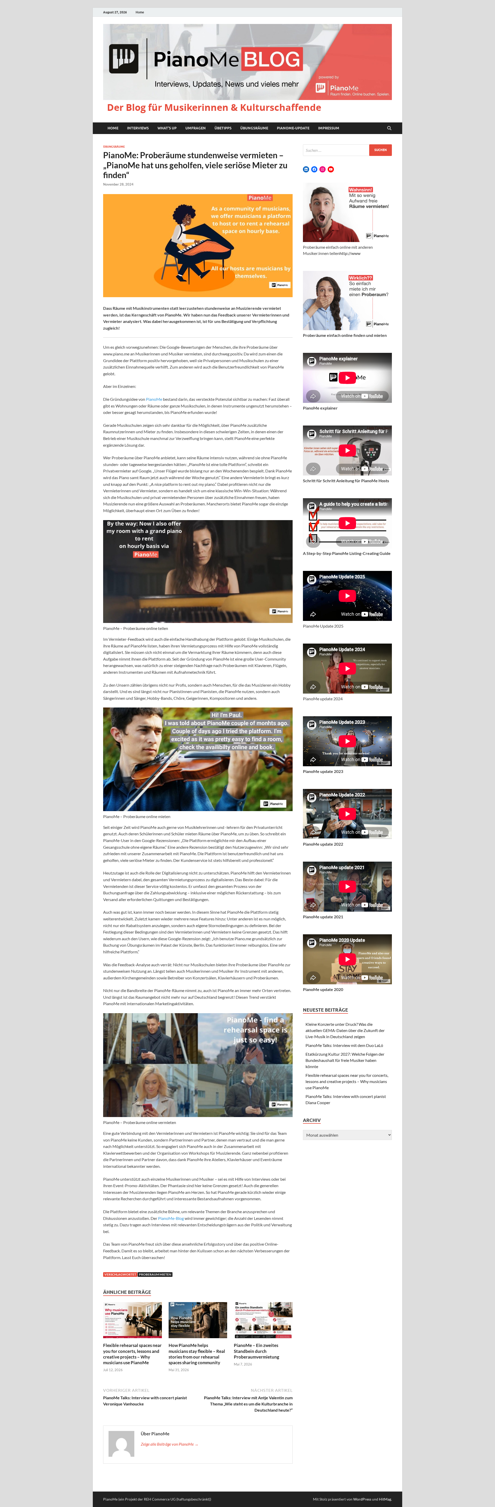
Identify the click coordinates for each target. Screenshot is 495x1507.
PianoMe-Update (293, 128)
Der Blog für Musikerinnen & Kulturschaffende (214, 107)
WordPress (362, 1499)
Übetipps (223, 128)
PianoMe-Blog (171, 1218)
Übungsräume (254, 128)
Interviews (138, 128)
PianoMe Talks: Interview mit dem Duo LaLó (344, 1045)
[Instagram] (322, 169)
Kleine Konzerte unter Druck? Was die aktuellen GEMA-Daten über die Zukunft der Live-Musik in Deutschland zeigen (345, 1030)
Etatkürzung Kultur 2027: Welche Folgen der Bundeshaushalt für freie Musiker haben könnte (345, 1060)
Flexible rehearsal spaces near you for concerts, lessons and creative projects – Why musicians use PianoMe (132, 1354)
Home (140, 12)
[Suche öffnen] (389, 128)
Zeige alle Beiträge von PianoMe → (170, 1444)
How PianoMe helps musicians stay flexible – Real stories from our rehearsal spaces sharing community (197, 1354)
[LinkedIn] (306, 169)
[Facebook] (314, 169)
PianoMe (154, 399)
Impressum (328, 128)
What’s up (167, 128)
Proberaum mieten (155, 1274)
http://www (350, 253)
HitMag (385, 1499)
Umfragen (195, 128)
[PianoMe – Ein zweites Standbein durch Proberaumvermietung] (263, 1321)
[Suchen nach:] (347, 150)
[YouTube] (331, 169)
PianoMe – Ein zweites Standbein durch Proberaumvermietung (256, 1351)
